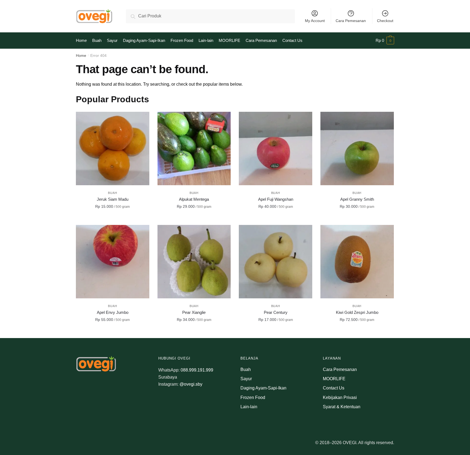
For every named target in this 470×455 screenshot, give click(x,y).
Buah (112, 192)
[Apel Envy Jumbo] (112, 261)
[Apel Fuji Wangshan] (275, 148)
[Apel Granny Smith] (357, 148)
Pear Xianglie (194, 312)
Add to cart (112, 218)
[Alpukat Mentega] (194, 148)
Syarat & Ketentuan (341, 406)
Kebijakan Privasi (340, 397)
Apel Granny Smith (357, 199)
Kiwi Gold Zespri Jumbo (357, 312)
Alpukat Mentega (194, 199)
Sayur (246, 378)
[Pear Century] (275, 261)
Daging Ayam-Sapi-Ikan (263, 388)
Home (81, 55)
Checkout (385, 20)
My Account (315, 20)
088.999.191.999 (197, 370)
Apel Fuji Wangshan (275, 199)
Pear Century (275, 312)
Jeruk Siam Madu (112, 199)
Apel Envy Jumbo (112, 312)
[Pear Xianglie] (194, 261)
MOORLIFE (334, 378)
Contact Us (333, 388)
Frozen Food (252, 397)
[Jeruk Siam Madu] (112, 148)
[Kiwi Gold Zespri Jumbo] (357, 261)
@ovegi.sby (191, 384)
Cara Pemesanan (351, 20)
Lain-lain (248, 406)
